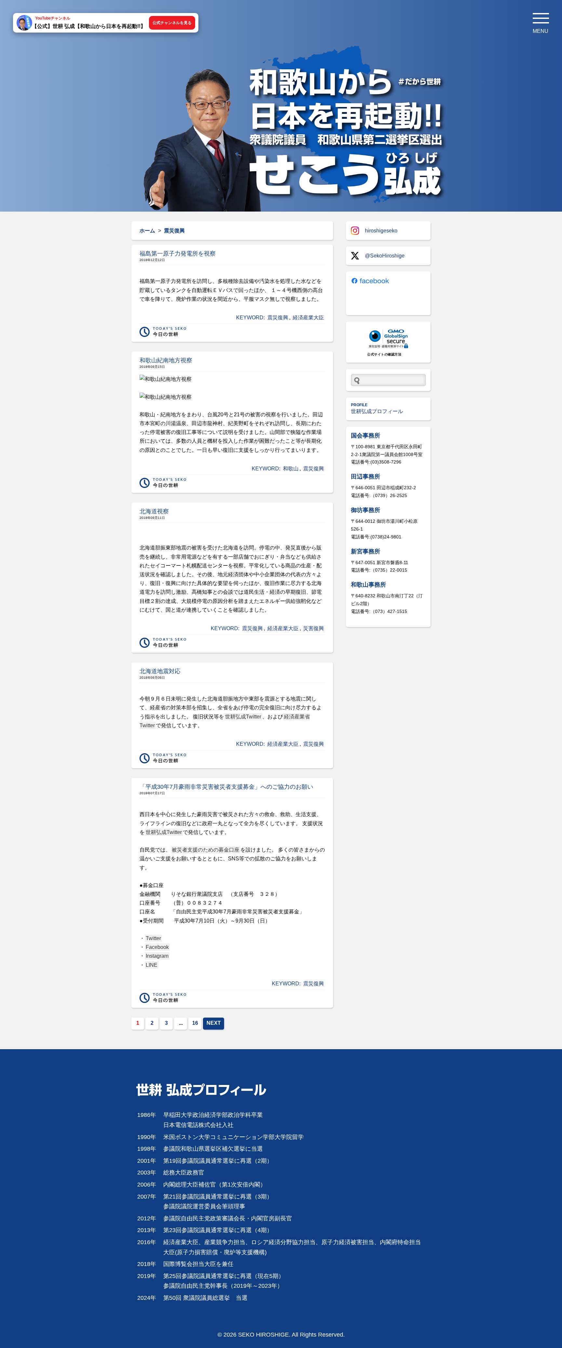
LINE (151, 965)
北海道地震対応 (160, 671)
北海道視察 (154, 511)
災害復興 (313, 628)
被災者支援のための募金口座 (205, 850)
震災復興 (277, 317)
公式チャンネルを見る (172, 23)
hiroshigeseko (381, 230)
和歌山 (291, 468)
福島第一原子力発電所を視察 (178, 253)
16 (195, 1023)
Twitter (153, 938)
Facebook (157, 947)
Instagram (157, 956)
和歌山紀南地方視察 (166, 360)
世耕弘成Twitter (243, 716)
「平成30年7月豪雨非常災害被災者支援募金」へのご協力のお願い (226, 787)
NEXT (214, 1023)
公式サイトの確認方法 (384, 354)
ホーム (147, 230)
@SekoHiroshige (385, 255)
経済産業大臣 (308, 317)
